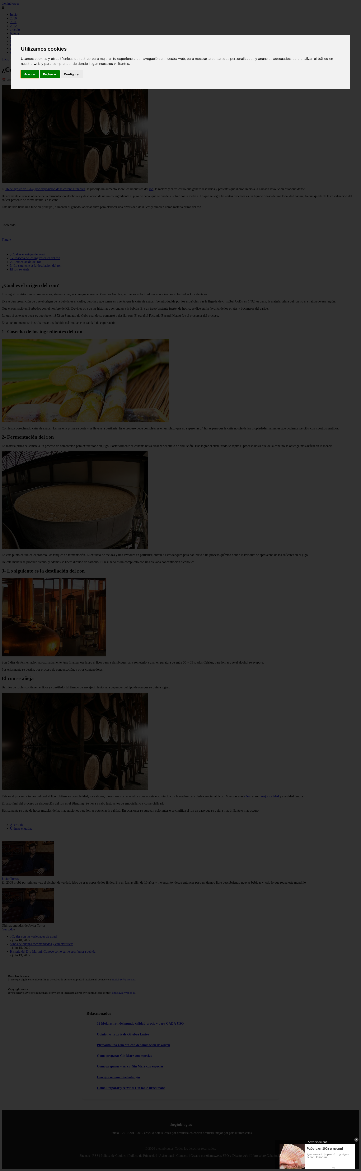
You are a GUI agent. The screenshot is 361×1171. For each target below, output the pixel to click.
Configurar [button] (72, 74)
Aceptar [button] (30, 74)
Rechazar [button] (49, 74)
